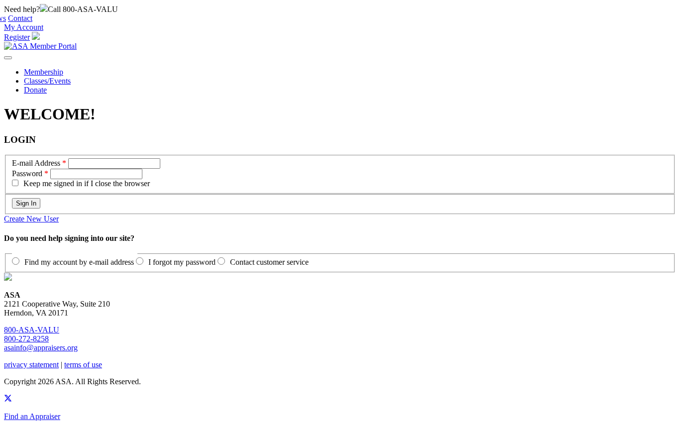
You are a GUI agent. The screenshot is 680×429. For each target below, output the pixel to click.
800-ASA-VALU (31, 329)
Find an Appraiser (32, 416)
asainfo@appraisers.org (41, 347)
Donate (35, 90)
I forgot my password (182, 262)
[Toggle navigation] (8, 57)
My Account (23, 27)
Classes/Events (47, 81)
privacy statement (31, 364)
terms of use (83, 364)
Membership (43, 72)
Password (27, 173)
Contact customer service (269, 262)
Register (17, 37)
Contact (20, 18)
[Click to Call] (44, 9)
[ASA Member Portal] (40, 46)
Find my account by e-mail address (79, 262)
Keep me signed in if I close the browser (86, 183)
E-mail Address (36, 163)
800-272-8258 (26, 338)
